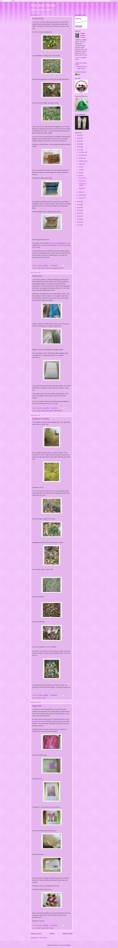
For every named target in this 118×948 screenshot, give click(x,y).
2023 (78, 144)
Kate (83, 33)
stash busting (57, 410)
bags (38, 268)
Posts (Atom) (43, 937)
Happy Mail (37, 706)
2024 (78, 141)
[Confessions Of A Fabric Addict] (81, 68)
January (81, 198)
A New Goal (37, 276)
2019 (78, 204)
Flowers (48, 268)
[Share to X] (63, 265)
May (80, 172)
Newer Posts (36, 934)
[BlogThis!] (62, 265)
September (82, 161)
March (81, 192)
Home (52, 934)
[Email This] (61, 265)
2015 (78, 216)
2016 (78, 213)
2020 (78, 201)
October (81, 158)
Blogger (68, 945)
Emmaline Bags (52, 245)
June (80, 169)
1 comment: (54, 408)
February (81, 195)
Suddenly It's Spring (40, 419)
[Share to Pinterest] (65, 265)
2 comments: (54, 695)
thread (51, 928)
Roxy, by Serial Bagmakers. (58, 243)
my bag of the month (57, 268)
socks (47, 928)
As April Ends (37, 18)
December (82, 152)
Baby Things (40, 928)
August (81, 164)
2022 (78, 147)
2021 (78, 150)
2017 (78, 210)
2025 (78, 138)
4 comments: (54, 265)
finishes (43, 268)
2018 (78, 207)
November (82, 155)
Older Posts (68, 934)
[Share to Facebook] (64, 265)
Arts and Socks (43, 5)
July (80, 167)
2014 (78, 219)
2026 (78, 135)
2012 (78, 225)
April (80, 175)
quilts (44, 698)
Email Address (78, 22)
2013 (78, 222)
